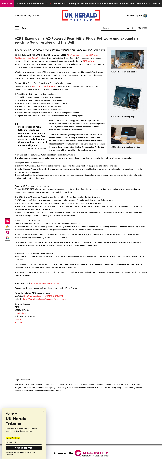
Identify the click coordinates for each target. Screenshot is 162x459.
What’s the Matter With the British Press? (26, 3)
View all (156, 3)
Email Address (13, 438)
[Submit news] (7, 221)
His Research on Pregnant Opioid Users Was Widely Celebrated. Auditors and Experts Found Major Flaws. (107, 3)
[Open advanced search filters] (133, 27)
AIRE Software (89, 61)
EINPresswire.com (75, 55)
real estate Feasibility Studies (44, 86)
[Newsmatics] (7, 237)
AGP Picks (7, 3)
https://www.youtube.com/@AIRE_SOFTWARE (43, 296)
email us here (20, 313)
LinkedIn (18, 319)
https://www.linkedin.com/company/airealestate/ (44, 299)
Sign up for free (23, 447)
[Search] (128, 27)
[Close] (43, 411)
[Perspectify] (7, 227)
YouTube (18, 322)
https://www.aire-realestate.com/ (45, 283)
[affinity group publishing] (7, 232)
